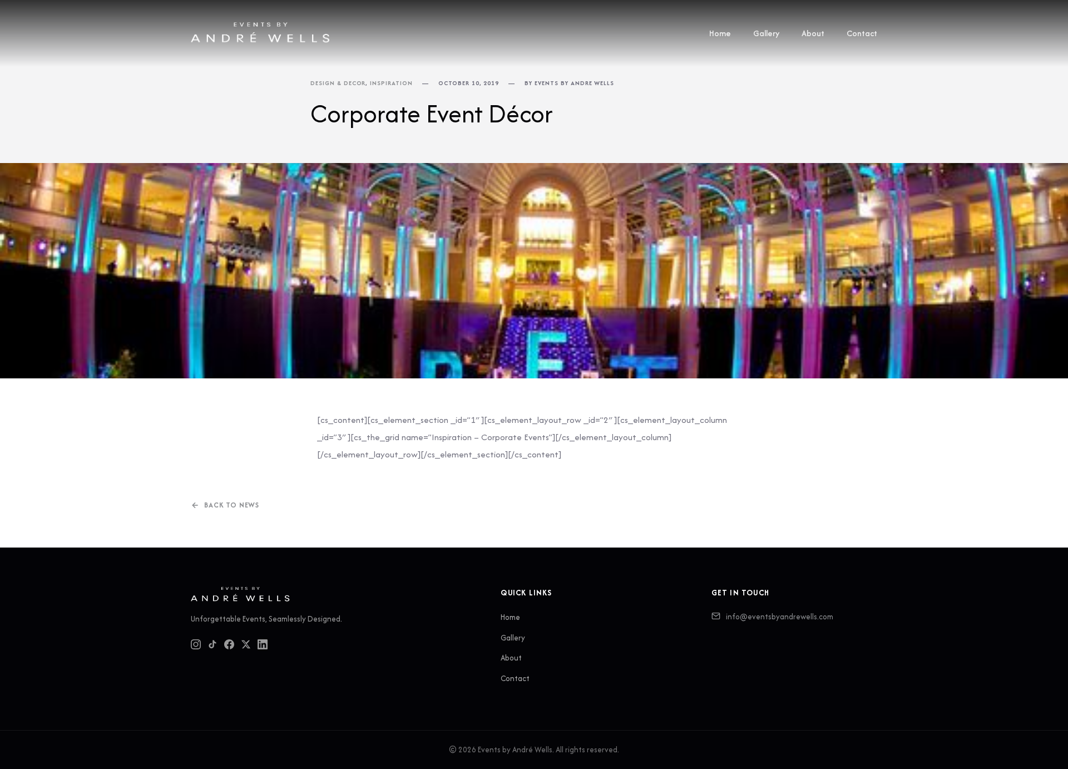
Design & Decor (337, 82)
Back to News (231, 505)
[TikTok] (212, 644)
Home (720, 33)
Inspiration (391, 82)
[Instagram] (196, 644)
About (813, 33)
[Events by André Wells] (260, 33)
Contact (862, 33)
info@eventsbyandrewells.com (779, 616)
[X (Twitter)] (246, 644)
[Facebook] (229, 644)
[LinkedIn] (263, 644)
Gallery (766, 33)
